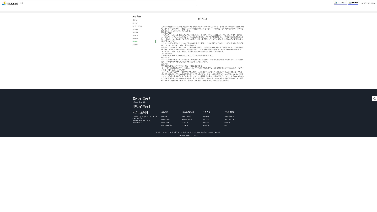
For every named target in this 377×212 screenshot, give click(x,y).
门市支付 (206, 116)
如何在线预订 (165, 119)
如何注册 (164, 116)
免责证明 (135, 35)
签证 (225, 125)
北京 (140, 102)
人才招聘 (135, 29)
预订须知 (135, 32)
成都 (144, 102)
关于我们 (135, 20)
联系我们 (135, 23)
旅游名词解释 (165, 122)
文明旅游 (135, 44)
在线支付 (206, 125)
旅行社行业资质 (137, 26)
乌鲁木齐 (135, 102)
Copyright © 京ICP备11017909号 (188, 136)
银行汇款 (206, 119)
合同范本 (185, 122)
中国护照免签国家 (166, 125)
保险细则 (227, 122)
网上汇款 (206, 122)
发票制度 (185, 125)
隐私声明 (135, 38)
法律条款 (135, 41)
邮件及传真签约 (187, 119)
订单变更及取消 (229, 116)
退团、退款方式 (229, 119)
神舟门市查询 (186, 116)
